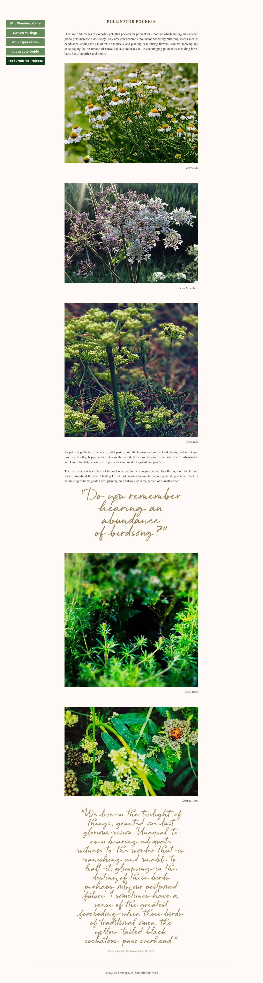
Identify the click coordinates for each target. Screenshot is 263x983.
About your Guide (25, 52)
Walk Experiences (25, 42)
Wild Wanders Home (25, 23)
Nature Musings (25, 33)
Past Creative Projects (25, 61)
